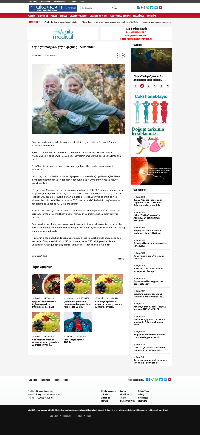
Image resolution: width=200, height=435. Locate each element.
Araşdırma (43, 15)
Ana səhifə (33, 1)
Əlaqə (82, 1)
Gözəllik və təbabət (78, 15)
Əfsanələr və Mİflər (98, 15)
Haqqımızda (45, 1)
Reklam (73, 1)
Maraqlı (53, 15)
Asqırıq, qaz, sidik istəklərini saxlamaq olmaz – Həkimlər (157, 22)
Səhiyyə (63, 15)
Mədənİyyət (138, 15)
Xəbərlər (32, 15)
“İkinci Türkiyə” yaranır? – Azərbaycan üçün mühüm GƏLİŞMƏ (99, 22)
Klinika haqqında (60, 1)
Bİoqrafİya (151, 15)
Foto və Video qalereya (120, 15)
